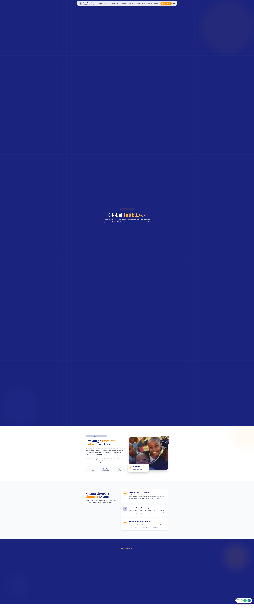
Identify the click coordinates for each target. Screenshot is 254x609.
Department (131, 3)
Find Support (140, 3)
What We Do (113, 3)
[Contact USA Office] (249, 600)
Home (100, 3)
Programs (122, 3)
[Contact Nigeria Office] (245, 600)
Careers (156, 3)
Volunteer (149, 3)
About (105, 3)
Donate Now (167, 3)
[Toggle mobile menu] (174, 3)
